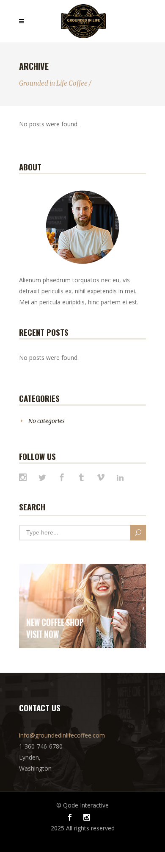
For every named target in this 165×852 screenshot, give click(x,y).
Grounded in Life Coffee (53, 83)
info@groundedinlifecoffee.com (62, 735)
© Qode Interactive (82, 805)
